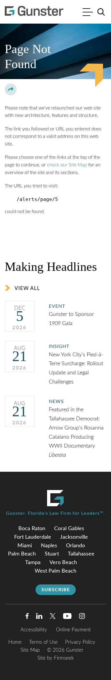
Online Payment (73, 629)
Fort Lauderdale (32, 537)
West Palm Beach (55, 571)
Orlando (75, 545)
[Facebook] (27, 617)
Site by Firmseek (55, 658)
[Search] (101, 12)
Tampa (33, 562)
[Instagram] (82, 617)
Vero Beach (63, 562)
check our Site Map (67, 165)
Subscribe (55, 589)
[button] (11, 89)
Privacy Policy (80, 642)
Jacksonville (74, 537)
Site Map (30, 650)
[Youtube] (67, 617)
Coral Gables (69, 528)
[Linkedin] (39, 617)
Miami (24, 545)
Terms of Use (43, 642)
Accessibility (33, 629)
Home (15, 642)
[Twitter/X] (53, 617)
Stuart (52, 554)
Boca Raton (31, 528)
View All (27, 288)
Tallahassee (81, 554)
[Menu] (87, 13)
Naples (49, 545)
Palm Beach (22, 554)
